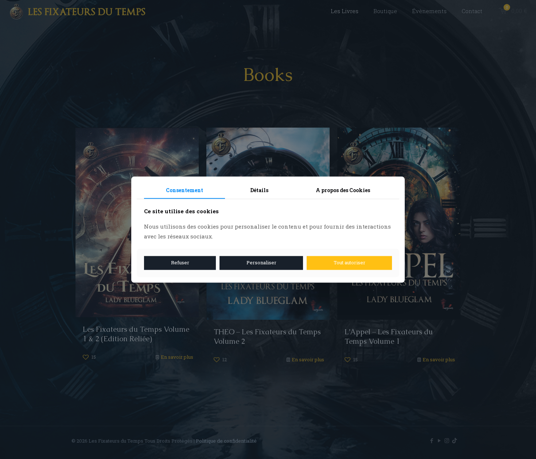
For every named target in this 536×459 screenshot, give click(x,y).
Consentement (184, 190)
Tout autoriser (349, 263)
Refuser (180, 263)
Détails (259, 190)
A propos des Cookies (343, 190)
